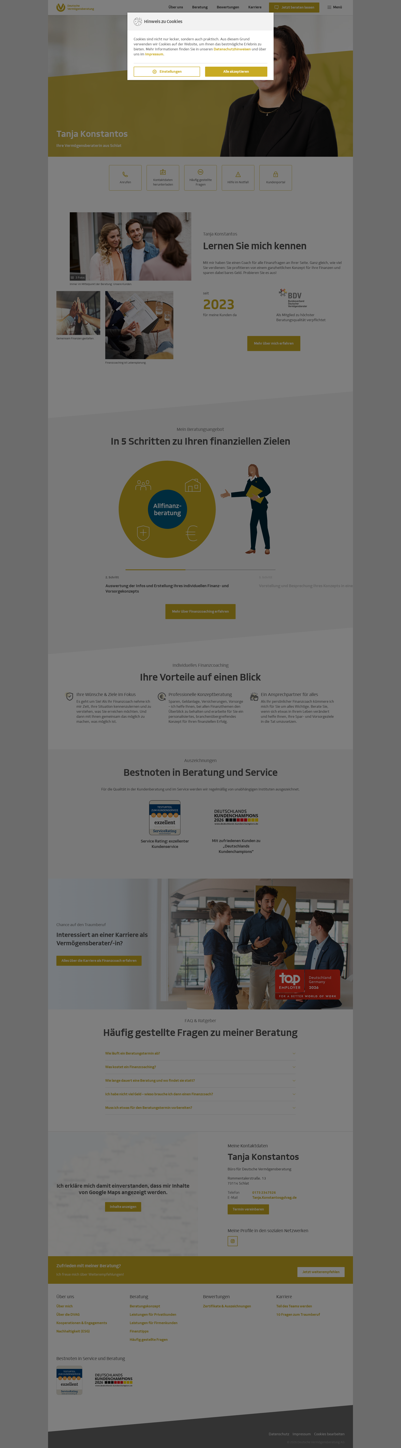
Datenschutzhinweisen (232, 49)
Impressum (154, 54)
